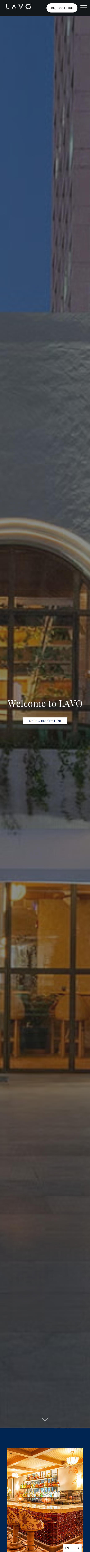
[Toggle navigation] (83, 7)
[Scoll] (45, 1418)
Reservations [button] (62, 8)
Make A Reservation (45, 720)
